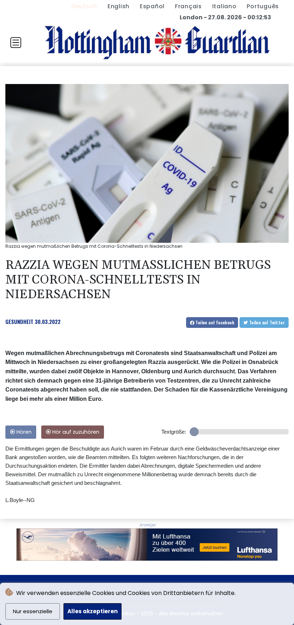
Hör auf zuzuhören (75, 431)
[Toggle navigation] (16, 42)
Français (188, 6)
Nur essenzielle (32, 611)
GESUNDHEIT (19, 321)
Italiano (224, 6)
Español (152, 6)
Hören (23, 431)
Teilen (214, 322)
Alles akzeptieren (92, 611)
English (118, 6)
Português (263, 6)
